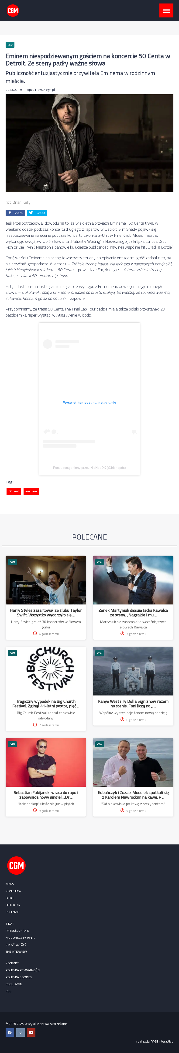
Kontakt (12, 963)
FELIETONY (13, 905)
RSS (8, 991)
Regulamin (14, 984)
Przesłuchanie (17, 931)
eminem (31, 491)
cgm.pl (50, 90)
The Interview (16, 951)
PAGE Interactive (162, 1041)
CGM (12, 562)
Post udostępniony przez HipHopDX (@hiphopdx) (89, 467)
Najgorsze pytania (20, 938)
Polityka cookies (19, 977)
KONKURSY (13, 891)
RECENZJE (12, 912)
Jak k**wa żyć (16, 945)
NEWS (10, 884)
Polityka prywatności (23, 970)
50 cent (13, 491)
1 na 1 (10, 924)
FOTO (10, 898)
